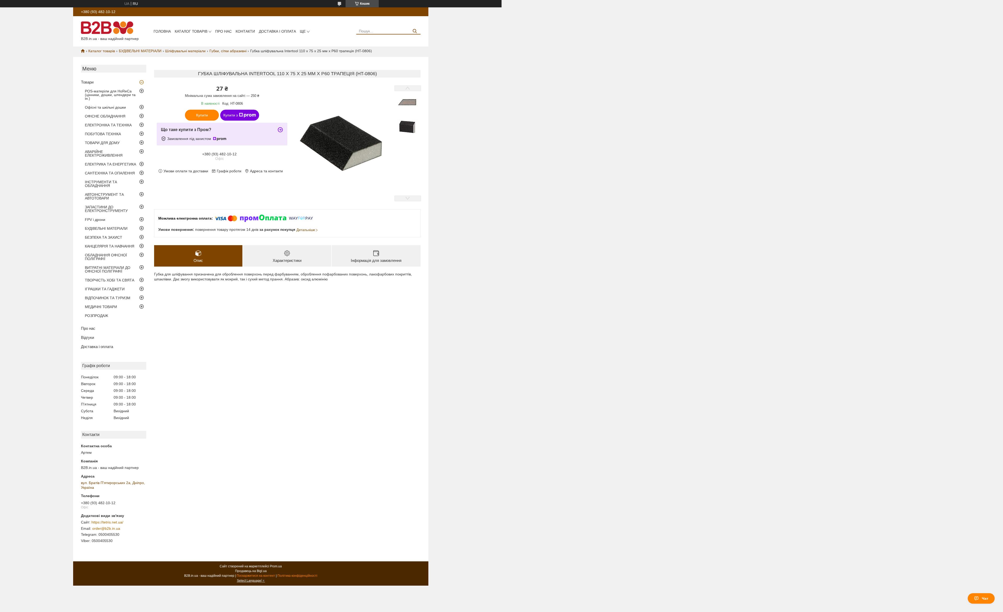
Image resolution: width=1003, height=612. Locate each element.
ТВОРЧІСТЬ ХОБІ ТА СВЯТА (109, 280)
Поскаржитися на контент (256, 576)
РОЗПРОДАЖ (96, 316)
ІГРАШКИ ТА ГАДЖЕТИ (105, 289)
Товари (87, 82)
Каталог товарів (191, 31)
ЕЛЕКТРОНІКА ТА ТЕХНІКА (108, 125)
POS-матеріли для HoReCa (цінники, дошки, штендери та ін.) (110, 95)
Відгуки (87, 337)
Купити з (230, 115)
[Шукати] (415, 31)
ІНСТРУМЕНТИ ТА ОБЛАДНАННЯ (101, 184)
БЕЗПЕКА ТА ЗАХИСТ (103, 237)
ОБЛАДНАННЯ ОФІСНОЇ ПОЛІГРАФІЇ (106, 257)
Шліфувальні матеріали (185, 51)
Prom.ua (276, 566)
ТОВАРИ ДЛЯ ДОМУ (102, 143)
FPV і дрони (95, 219)
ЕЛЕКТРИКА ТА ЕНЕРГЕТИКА (110, 164)
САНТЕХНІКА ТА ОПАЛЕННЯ (110, 173)
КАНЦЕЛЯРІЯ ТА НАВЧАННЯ (109, 246)
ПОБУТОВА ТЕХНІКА (103, 134)
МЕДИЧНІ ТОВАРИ (101, 307)
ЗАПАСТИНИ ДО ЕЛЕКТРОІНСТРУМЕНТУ (106, 209)
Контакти (245, 31)
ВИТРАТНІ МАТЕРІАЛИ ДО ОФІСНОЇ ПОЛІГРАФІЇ (107, 269)
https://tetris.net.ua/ (107, 522)
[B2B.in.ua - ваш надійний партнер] (107, 27)
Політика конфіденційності (297, 576)
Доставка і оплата (277, 31)
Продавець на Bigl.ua (251, 571)
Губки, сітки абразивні (228, 51)
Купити (202, 115)
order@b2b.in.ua (106, 528)
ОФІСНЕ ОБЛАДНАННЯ (105, 116)
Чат (985, 598)
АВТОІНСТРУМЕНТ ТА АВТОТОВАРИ (104, 196)
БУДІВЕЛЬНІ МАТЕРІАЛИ (140, 51)
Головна (162, 31)
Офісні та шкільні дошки (105, 107)
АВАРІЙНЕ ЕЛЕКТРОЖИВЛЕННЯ (104, 153)
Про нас (223, 31)
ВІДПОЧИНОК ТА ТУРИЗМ (107, 298)
